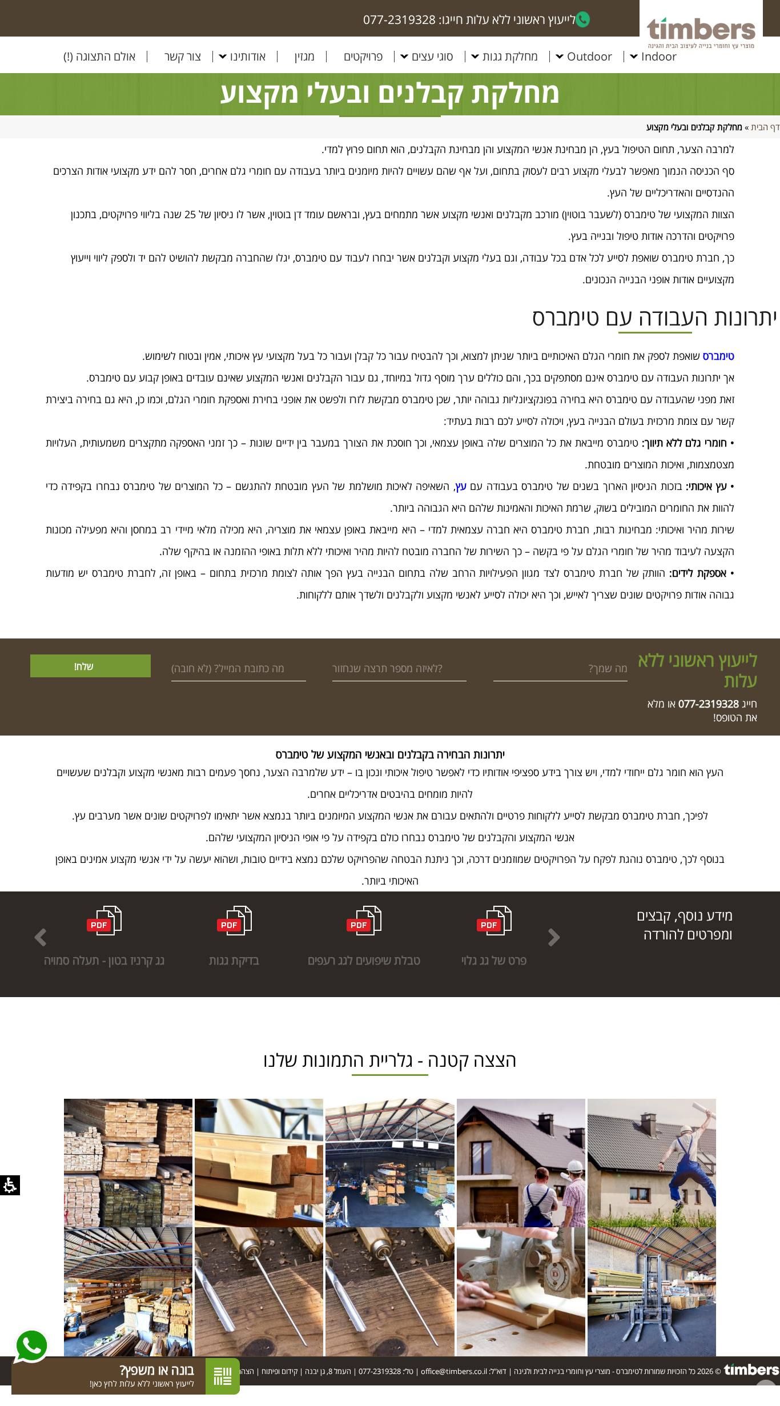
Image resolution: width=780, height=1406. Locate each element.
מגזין (305, 56)
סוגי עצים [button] (432, 56)
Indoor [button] (659, 56)
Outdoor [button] (589, 56)
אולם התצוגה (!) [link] (99, 56)
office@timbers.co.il (454, 1371)
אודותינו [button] (248, 56)
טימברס (718, 356)
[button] (40, 937)
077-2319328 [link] (380, 1371)
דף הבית (765, 126)
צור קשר (182, 56)
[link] (708, 703)
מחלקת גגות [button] (510, 56)
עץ (461, 486)
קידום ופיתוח (279, 1371)
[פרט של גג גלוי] (652, 1163)
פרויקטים (363, 56)
